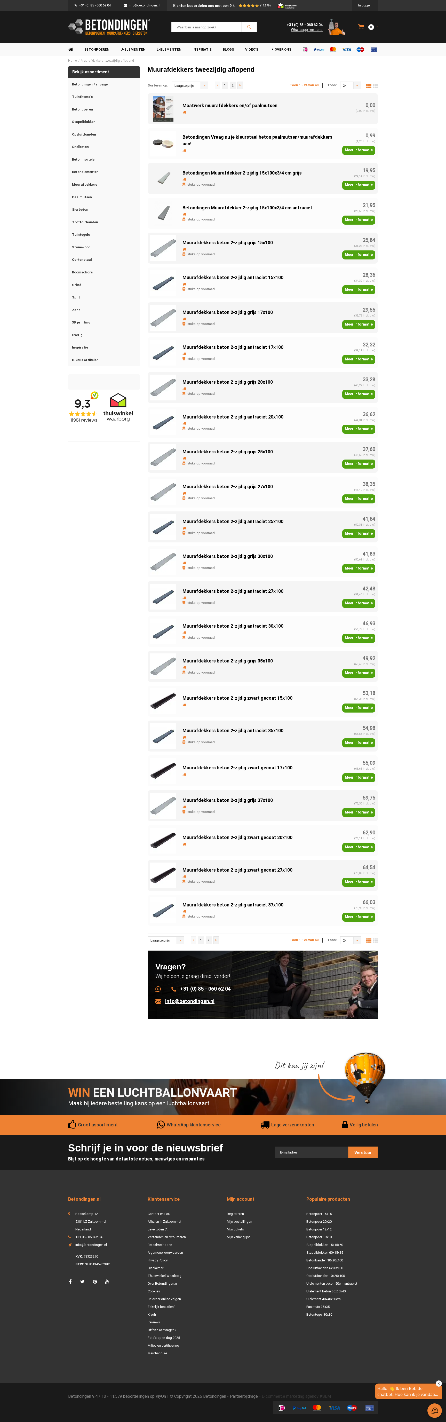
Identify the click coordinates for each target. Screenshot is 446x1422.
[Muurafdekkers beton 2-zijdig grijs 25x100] (163, 457)
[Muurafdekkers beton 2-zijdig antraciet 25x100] (163, 526)
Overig (77, 335)
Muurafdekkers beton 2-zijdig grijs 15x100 (227, 242)
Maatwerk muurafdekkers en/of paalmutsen (229, 105)
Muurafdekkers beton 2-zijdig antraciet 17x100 (232, 347)
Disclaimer (155, 1268)
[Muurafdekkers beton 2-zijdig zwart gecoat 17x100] (163, 770)
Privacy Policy (158, 1260)
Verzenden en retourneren (167, 1237)
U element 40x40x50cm (323, 1299)
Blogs (228, 49)
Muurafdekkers (84, 184)
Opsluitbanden (84, 134)
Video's (251, 49)
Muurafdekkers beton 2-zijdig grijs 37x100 (227, 800)
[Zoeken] (249, 27)
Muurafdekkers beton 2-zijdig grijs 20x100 (227, 382)
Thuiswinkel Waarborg (164, 1276)
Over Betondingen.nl (163, 1283)
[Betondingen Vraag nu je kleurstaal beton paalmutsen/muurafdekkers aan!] (163, 143)
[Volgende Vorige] (240, 85)
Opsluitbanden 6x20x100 (324, 1268)
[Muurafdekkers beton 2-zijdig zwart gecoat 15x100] (163, 701)
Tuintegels (81, 234)
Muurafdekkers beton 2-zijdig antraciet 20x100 (232, 417)
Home (70, 49)
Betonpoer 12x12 (319, 1229)
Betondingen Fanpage (90, 84)
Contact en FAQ (159, 1214)
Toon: (332, 85)
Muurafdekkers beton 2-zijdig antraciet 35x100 (232, 730)
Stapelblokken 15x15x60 (324, 1245)
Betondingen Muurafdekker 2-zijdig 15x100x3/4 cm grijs (242, 173)
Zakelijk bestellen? (162, 1307)
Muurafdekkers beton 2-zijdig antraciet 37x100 (232, 904)
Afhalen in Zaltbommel (164, 1221)
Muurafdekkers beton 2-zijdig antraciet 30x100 (232, 626)
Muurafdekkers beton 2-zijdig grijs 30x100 (227, 556)
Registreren (235, 1214)
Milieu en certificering (163, 1345)
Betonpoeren (96, 49)
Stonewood (81, 247)
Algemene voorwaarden (165, 1252)
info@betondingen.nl (144, 5)
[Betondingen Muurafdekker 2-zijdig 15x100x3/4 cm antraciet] (163, 213)
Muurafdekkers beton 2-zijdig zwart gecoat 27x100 (237, 870)
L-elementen (169, 49)
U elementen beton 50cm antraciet (331, 1283)
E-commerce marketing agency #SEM (296, 1396)
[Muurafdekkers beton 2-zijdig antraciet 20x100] (163, 422)
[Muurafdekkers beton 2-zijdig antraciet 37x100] (163, 910)
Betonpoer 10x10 (319, 1237)
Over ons (283, 49)
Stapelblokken (83, 122)
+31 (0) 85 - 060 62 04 (95, 5)
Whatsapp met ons (307, 29)
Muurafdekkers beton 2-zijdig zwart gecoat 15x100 (237, 698)
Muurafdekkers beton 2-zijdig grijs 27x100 (227, 486)
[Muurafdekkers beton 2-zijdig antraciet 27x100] (163, 596)
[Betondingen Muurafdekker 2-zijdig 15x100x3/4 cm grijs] (163, 178)
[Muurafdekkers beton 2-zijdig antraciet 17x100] (163, 352)
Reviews (154, 1322)
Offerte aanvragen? (162, 1330)
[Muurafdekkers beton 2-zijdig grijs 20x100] (163, 387)
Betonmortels (83, 159)
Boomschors (82, 272)
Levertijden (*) (158, 1229)
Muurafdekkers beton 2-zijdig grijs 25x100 (227, 451)
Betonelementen (85, 172)
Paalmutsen (82, 197)
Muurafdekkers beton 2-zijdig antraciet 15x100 (232, 277)
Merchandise (157, 1353)
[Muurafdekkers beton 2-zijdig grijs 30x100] (163, 561)
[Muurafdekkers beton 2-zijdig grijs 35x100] (163, 666)
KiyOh (161, 1396)
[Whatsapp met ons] (160, 989)
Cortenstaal (82, 260)
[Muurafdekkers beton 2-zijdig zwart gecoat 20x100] (163, 840)
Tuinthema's (82, 97)
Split (76, 297)
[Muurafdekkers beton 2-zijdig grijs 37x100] (163, 805)
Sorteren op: (158, 85)
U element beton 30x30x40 (326, 1291)
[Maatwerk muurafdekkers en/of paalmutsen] (163, 108)
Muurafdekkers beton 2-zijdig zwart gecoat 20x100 (237, 837)
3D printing (81, 322)
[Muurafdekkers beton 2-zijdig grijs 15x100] (163, 248)
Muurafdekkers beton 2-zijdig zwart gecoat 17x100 (237, 767)
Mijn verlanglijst (238, 1237)
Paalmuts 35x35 (318, 1307)
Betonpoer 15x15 (319, 1214)
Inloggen (364, 5)
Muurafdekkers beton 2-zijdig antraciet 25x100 (232, 521)
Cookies (154, 1291)
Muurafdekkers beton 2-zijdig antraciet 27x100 (232, 591)
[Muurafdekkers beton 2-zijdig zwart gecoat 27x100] (163, 875)
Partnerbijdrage (244, 1396)
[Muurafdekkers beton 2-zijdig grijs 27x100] (163, 492)
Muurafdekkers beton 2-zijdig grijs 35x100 (227, 660)
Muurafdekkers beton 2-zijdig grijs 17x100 (227, 312)
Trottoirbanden (85, 222)
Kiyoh (152, 1314)
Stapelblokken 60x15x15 (324, 1252)
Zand (76, 310)
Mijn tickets (235, 1229)
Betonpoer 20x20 (319, 1221)
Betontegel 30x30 (319, 1314)
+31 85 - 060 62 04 (88, 1237)
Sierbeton (80, 209)
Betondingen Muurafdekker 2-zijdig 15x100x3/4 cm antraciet (247, 207)
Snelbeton (80, 147)
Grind (76, 285)
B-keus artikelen (85, 360)
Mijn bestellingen (239, 1221)
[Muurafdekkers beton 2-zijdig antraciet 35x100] (163, 736)
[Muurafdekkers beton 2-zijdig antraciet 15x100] (163, 283)
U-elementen (133, 49)
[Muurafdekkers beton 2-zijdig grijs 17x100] (163, 317)
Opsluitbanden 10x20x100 (325, 1276)
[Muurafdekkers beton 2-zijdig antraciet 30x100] (163, 631)
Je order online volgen (164, 1299)
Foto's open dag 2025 (164, 1338)
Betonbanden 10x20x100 (324, 1260)
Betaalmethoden (160, 1245)
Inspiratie (202, 49)
